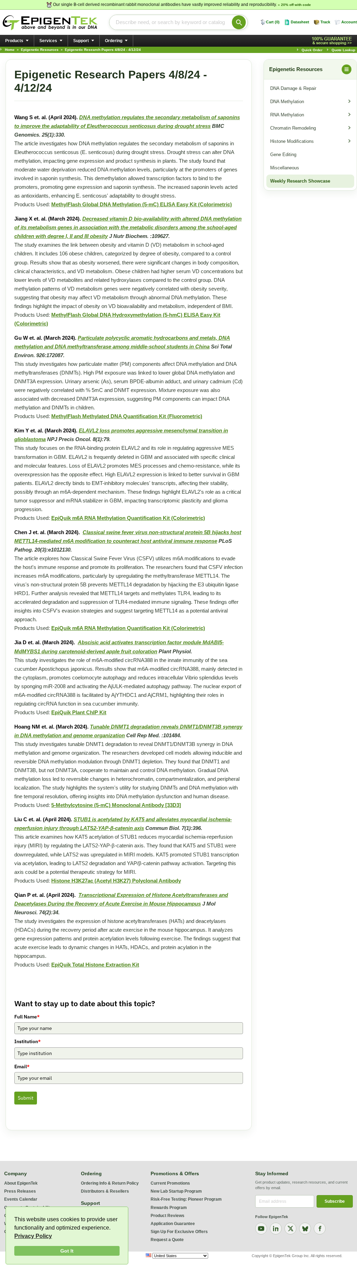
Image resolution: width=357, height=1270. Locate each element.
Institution (27, 1041)
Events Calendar (20, 1199)
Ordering (113, 40)
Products (14, 40)
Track (325, 22)
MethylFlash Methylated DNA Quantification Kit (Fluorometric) (126, 416)
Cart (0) (273, 22)
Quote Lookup (343, 50)
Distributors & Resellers (105, 1191)
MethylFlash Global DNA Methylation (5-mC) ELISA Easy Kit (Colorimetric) (141, 204)
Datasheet (300, 22)
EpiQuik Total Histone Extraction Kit (95, 965)
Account (349, 22)
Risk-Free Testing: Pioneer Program (186, 1199)
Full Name (27, 1017)
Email (22, 1066)
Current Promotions (170, 1183)
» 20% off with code (294, 5)
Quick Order (312, 50)
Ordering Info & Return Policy (110, 1183)
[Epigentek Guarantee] (333, 41)
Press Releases (20, 1191)
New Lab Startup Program (176, 1191)
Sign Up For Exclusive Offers (179, 1231)
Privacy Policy (33, 1236)
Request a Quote (167, 1239)
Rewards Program (169, 1207)
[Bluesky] (305, 1228)
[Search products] (239, 22)
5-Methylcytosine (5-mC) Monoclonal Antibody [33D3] (116, 805)
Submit (25, 1098)
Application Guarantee (173, 1223)
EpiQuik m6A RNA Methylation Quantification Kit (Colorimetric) (128, 518)
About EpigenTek (21, 1183)
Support (81, 40)
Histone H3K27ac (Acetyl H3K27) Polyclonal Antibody (116, 881)
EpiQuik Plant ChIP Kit (78, 712)
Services (48, 40)
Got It (67, 1251)
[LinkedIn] (276, 1228)
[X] (290, 1228)
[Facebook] (320, 1228)
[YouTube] (261, 1228)
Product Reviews (167, 1215)
